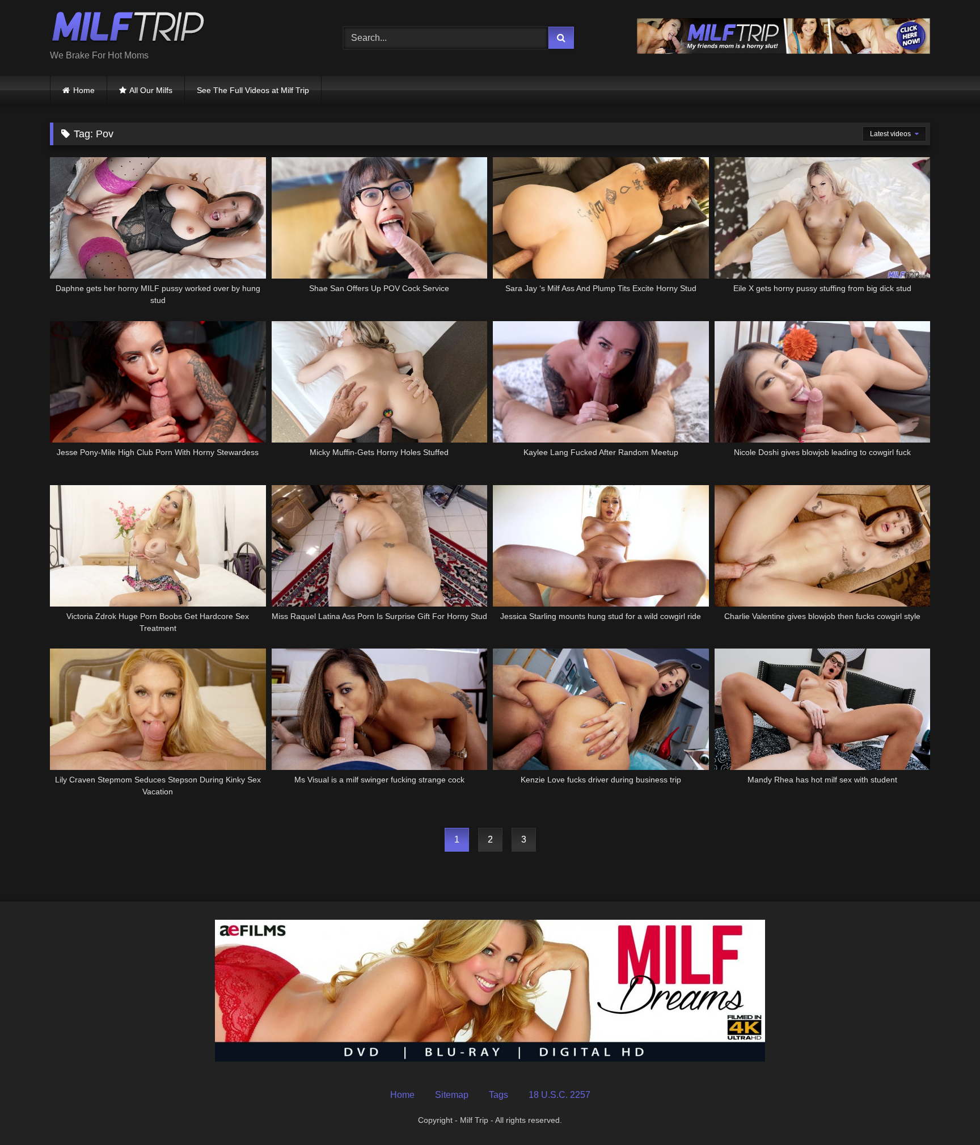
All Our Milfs (150, 90)
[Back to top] (944, 1111)
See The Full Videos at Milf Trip (253, 90)
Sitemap (451, 1095)
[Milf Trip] (128, 29)
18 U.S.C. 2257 (559, 1095)
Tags (498, 1095)
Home (84, 90)
